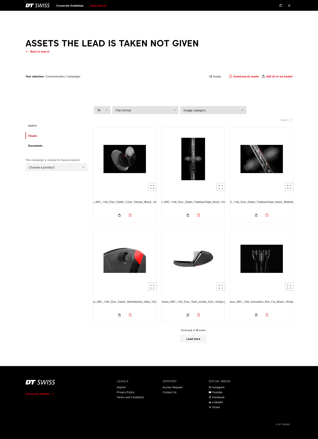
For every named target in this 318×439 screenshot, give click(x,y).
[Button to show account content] (289, 5)
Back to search (39, 51)
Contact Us (169, 392)
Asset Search (98, 5)
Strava (215, 407)
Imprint (121, 387)
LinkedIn (217, 402)
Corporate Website (38, 394)
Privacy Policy (125, 392)
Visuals (32, 135)
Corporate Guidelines (69, 5)
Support (170, 381)
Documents (35, 145)
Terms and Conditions (130, 397)
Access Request (173, 387)
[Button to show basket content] (280, 5)
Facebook (218, 397)
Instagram (218, 387)
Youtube (216, 392)
